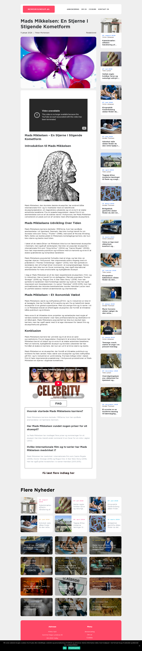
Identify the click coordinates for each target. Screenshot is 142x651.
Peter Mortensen (42, 33)
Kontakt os (103, 9)
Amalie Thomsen (108, 138)
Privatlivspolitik (74, 648)
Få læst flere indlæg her (58, 473)
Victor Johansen (108, 37)
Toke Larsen (106, 70)
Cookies (92, 9)
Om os (84, 9)
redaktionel (91, 33)
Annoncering (73, 9)
